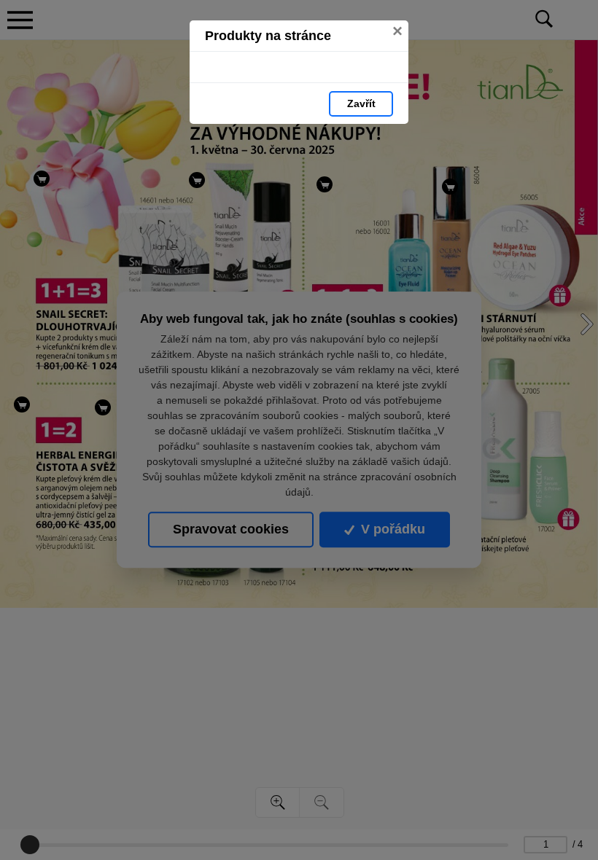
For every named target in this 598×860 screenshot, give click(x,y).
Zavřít (361, 103)
